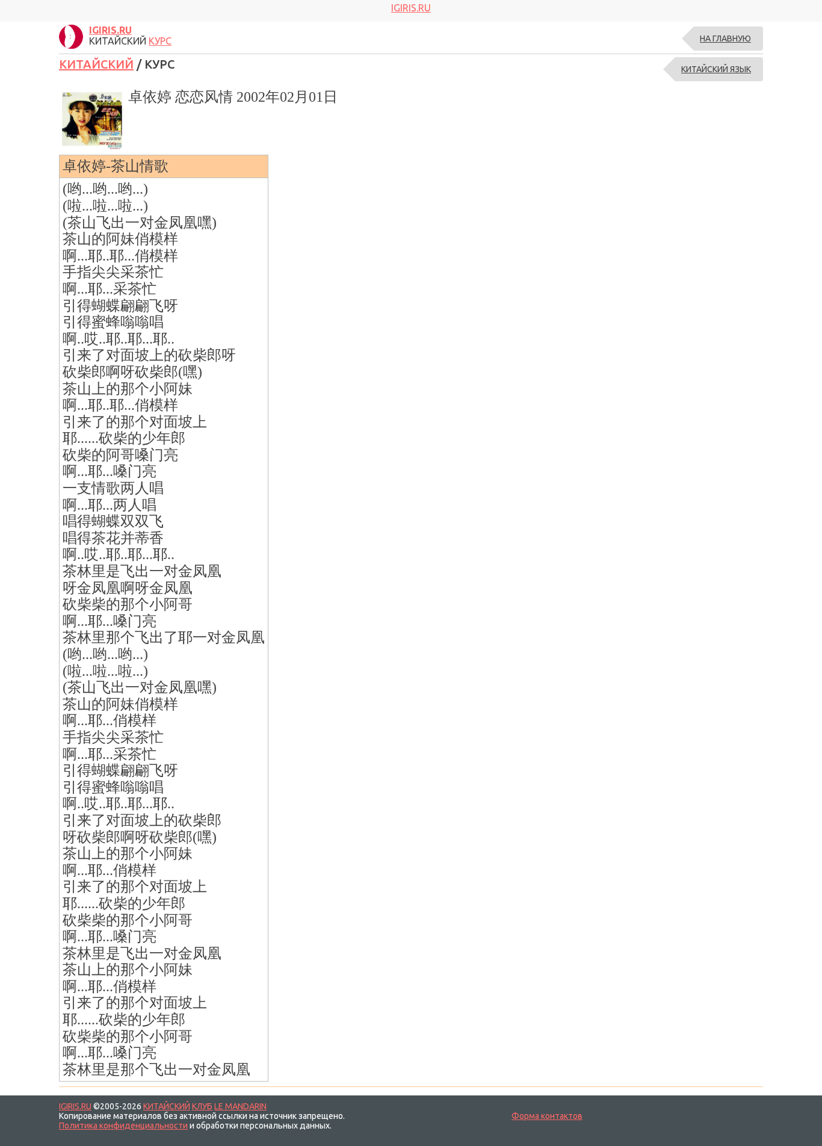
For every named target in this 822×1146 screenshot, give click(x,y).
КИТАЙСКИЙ (96, 64)
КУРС (160, 41)
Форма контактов (547, 1116)
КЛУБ (202, 1106)
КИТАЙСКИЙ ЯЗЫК (716, 69)
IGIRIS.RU (75, 1106)
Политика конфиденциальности (123, 1125)
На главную (725, 38)
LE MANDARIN (240, 1106)
